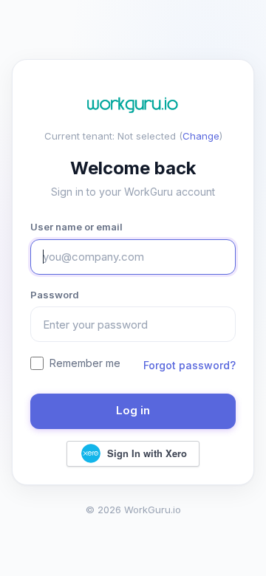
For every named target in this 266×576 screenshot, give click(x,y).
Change (201, 136)
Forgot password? (189, 365)
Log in (133, 410)
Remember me (85, 363)
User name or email (76, 227)
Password (54, 295)
